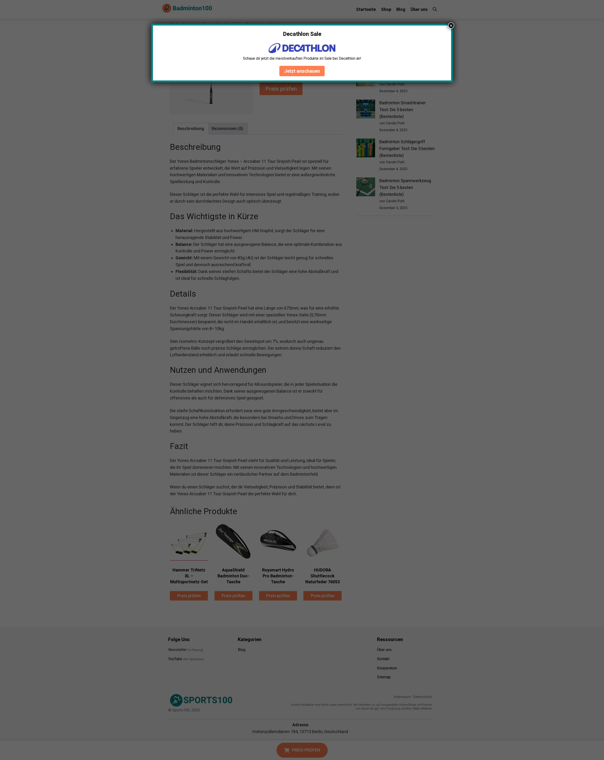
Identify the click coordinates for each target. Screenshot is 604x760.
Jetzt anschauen (302, 71)
